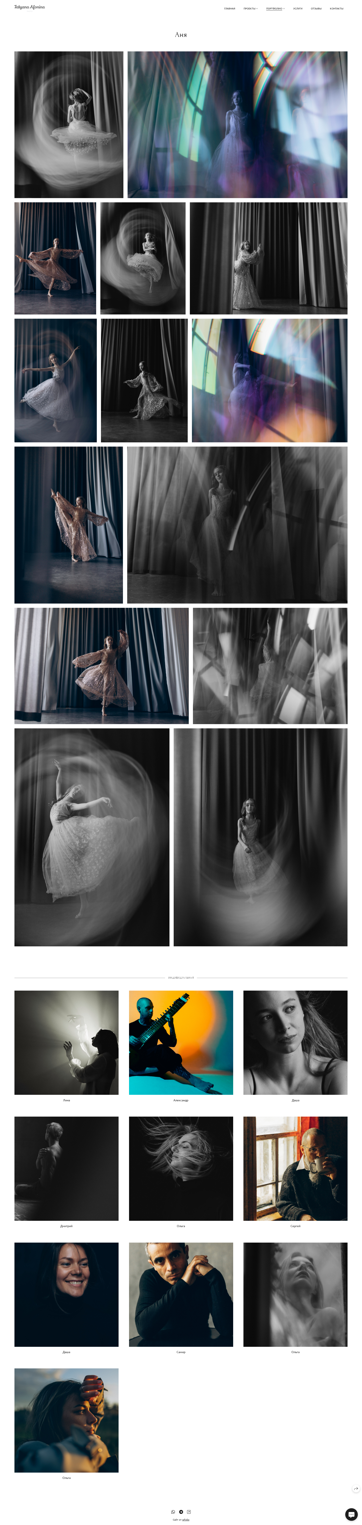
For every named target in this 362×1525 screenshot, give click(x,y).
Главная (229, 8)
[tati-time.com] (29, 8)
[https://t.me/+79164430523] (181, 1511)
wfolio (185, 1519)
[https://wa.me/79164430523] (173, 1511)
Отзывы (316, 8)
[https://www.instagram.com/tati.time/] (189, 1511)
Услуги (298, 8)
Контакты (336, 8)
